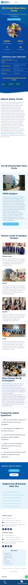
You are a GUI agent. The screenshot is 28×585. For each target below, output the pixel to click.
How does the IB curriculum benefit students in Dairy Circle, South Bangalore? (13, 455)
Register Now (7, 553)
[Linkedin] (11, 529)
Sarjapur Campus (8, 556)
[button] (14, 422)
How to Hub (7, 560)
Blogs (5, 559)
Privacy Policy (10, 568)
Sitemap (4, 568)
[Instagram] (6, 529)
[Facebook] (3, 529)
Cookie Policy (17, 568)
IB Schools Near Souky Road (12, 500)
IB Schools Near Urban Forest (12, 506)
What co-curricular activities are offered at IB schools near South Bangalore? (12, 446)
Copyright (23, 568)
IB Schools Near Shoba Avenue (13, 503)
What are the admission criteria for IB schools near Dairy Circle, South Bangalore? (13, 422)
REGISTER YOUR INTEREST (14, 19)
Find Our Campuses (8, 563)
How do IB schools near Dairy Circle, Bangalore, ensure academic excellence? (13, 437)
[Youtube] (8, 529)
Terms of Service (14, 571)
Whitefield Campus (8, 557)
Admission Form (8, 554)
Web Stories (7, 562)
